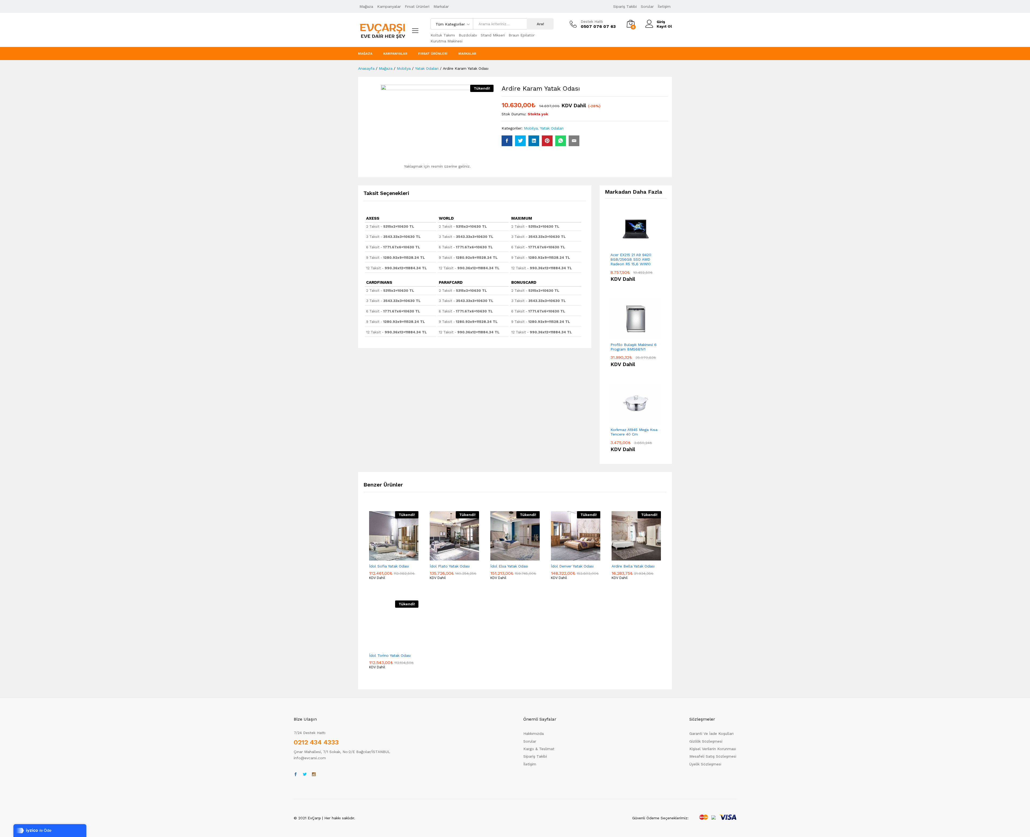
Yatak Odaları (552, 128)
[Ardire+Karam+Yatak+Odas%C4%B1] (520, 140)
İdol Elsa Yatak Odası (509, 566)
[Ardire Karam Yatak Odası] (507, 140)
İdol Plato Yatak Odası (450, 566)
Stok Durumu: (514, 114)
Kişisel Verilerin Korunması (712, 749)
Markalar (441, 6)
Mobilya (531, 128)
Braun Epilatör (522, 35)
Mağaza (366, 6)
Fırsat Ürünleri (417, 6)
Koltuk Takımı (443, 35)
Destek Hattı (592, 21)
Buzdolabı (468, 35)
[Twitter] (304, 774)
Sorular (647, 6)
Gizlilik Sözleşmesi (705, 741)
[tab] (388, 196)
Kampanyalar (389, 6)
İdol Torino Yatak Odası (390, 655)
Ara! (540, 24)
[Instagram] (313, 774)
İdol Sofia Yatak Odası (389, 566)
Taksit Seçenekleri (386, 193)
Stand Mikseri (493, 35)
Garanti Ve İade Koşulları (711, 733)
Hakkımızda (533, 733)
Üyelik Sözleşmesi (705, 764)
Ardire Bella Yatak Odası (633, 566)
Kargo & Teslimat (538, 749)
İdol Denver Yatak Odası (572, 566)
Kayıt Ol (664, 26)
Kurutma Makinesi (446, 41)
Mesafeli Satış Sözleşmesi (712, 756)
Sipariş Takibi (625, 6)
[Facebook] (295, 774)
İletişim (664, 6)
